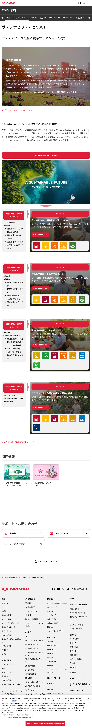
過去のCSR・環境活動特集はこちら (19, 442)
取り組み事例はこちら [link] (40, 235)
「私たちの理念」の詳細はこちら (18, 110)
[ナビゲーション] (89, 3)
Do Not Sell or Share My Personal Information (45, 723)
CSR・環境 (22, 578)
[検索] (84, 3)
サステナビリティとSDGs (37, 578)
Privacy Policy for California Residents (18, 715)
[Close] (88, 698)
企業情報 (12, 578)
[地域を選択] (79, 3)
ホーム (4, 578)
